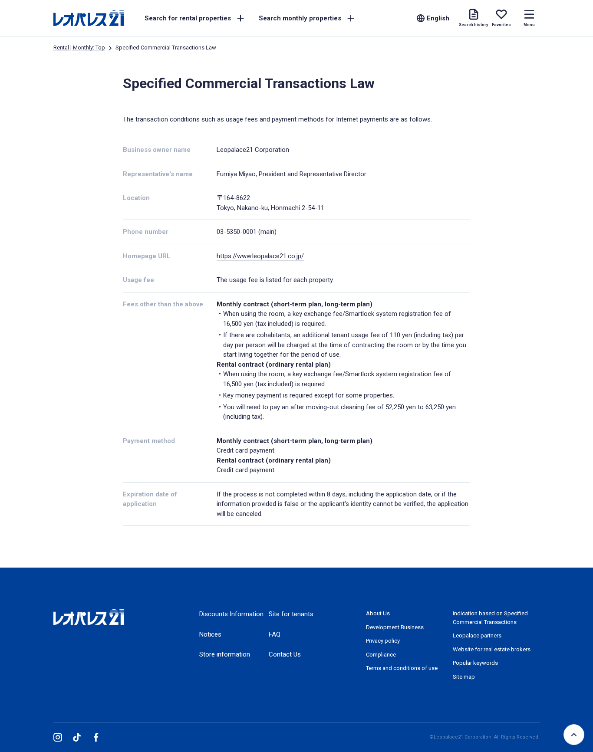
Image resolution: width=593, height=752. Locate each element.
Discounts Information (231, 614)
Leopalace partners (477, 635)
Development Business (395, 627)
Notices (210, 634)
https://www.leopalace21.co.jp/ (260, 256)
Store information (224, 654)
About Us (378, 613)
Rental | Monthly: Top (79, 47)
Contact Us (285, 654)
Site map (464, 676)
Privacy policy (383, 640)
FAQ (274, 634)
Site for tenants (291, 614)
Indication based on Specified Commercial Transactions (490, 617)
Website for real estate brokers (491, 649)
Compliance (381, 654)
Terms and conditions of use (402, 668)
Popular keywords (475, 663)
